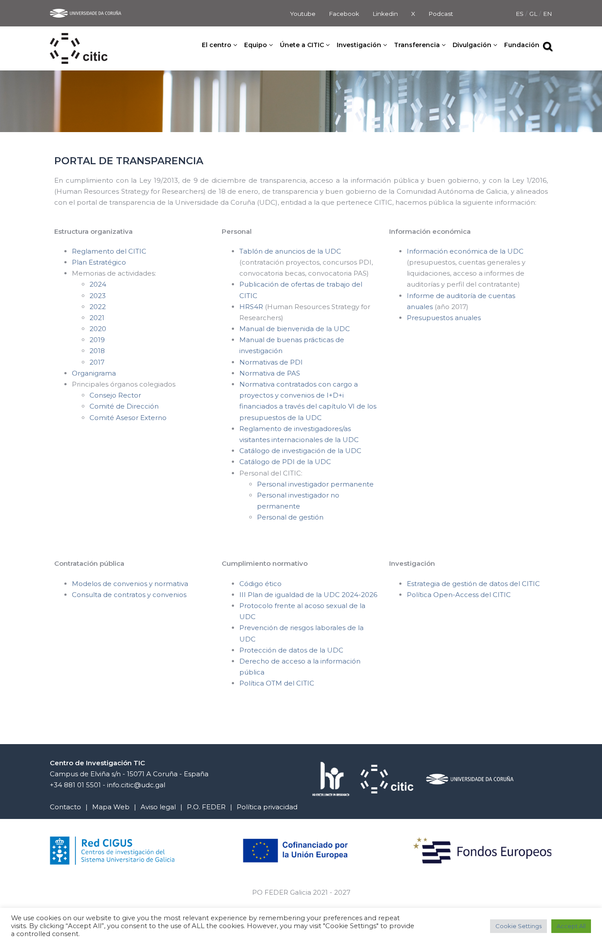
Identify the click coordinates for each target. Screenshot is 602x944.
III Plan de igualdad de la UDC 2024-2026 (308, 594)
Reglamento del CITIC (109, 251)
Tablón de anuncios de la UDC (290, 251)
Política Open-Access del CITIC (459, 594)
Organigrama (94, 373)
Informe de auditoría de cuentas (461, 295)
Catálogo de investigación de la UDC (300, 450)
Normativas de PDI (271, 362)
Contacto (65, 807)
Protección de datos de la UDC (291, 650)
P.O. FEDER (206, 807)
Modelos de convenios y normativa (130, 583)
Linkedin (385, 13)
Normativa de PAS (269, 373)
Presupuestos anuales (444, 317)
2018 (97, 351)
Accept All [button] (571, 925)
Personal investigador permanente (315, 484)
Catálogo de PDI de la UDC (285, 461)
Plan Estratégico (99, 262)
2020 (97, 328)
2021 (96, 317)
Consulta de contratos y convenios (129, 594)
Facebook (344, 13)
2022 (97, 306)
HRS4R (252, 306)
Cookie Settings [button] (518, 925)
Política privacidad (267, 807)
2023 (97, 295)
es (520, 13)
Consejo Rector (115, 395)
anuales (420, 306)
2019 (97, 340)
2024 (98, 284)
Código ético (260, 583)
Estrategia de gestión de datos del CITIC (473, 583)
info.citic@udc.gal (136, 785)
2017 (96, 362)
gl (534, 13)
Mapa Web (111, 807)
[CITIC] (79, 38)
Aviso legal (158, 807)
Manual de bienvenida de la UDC (294, 328)
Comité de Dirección (124, 406)
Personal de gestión (290, 517)
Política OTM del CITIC (276, 683)
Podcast (440, 13)
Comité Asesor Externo (128, 417)
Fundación (521, 45)
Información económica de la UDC (465, 251)
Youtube (303, 13)
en (547, 13)
